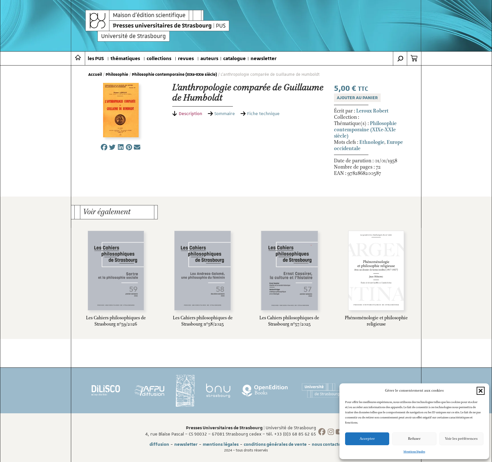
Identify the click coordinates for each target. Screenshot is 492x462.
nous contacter (327, 444)
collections (159, 58)
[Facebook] (321, 432)
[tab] (187, 113)
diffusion (159, 444)
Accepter (367, 439)
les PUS (96, 58)
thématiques (125, 58)
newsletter (263, 58)
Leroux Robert (372, 111)
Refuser (414, 439)
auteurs (209, 58)
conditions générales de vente (275, 444)
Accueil (95, 74)
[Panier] (414, 58)
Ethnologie (371, 142)
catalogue (234, 58)
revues (186, 58)
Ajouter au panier (357, 98)
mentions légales (221, 444)
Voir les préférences (461, 439)
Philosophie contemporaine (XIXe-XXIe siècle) (174, 74)
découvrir (96, 319)
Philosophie (117, 74)
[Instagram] (330, 432)
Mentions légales (414, 451)
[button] (480, 391)
